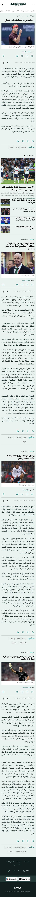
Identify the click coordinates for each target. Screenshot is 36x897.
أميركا (11, 146)
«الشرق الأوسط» (26, 50)
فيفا (24, 436)
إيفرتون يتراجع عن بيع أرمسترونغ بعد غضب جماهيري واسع (20, 455)
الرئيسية (33, 9)
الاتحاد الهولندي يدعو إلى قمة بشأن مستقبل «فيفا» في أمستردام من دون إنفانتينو (20, 244)
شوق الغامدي (26, 488)
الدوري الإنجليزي (14, 637)
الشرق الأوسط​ (24, 9)
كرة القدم (18, 436)
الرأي (13, 9)
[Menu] (34, 3)
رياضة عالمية (20, 14)
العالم (18, 9)
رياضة (10, 436)
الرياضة (32, 14)
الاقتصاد (8, 9)
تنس (17, 146)
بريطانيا (14, 641)
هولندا (24, 440)
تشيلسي (8, 846)
